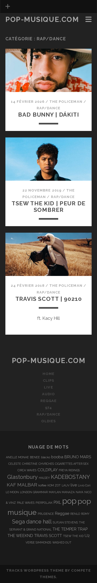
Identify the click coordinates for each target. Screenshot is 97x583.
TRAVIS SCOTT (48, 535)
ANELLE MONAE (17, 457)
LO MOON (12, 492)
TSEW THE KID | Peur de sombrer (49, 206)
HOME (48, 374)
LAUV (66, 485)
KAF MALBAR (22, 485)
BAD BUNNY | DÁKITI (48, 114)
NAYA (79, 492)
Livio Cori (84, 485)
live (74, 485)
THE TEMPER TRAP (70, 529)
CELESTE (14, 463)
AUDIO (48, 394)
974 (48, 408)
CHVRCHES (46, 463)
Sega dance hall (32, 521)
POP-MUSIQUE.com (42, 19)
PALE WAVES (25, 502)
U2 (87, 535)
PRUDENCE (46, 513)
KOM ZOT (54, 485)
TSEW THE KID (73, 536)
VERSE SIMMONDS (38, 542)
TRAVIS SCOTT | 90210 (48, 298)
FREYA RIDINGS (69, 470)
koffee (42, 485)
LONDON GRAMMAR (34, 492)
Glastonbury (22, 477)
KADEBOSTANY (70, 477)
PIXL (57, 502)
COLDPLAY (47, 469)
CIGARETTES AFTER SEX (72, 463)
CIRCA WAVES (27, 470)
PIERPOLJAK (44, 502)
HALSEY (44, 477)
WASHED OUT (61, 542)
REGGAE (48, 401)
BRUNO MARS (77, 456)
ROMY (85, 513)
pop (69, 501)
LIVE (48, 387)
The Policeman (65, 102)
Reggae (62, 513)
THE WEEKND (20, 535)
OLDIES (48, 421)
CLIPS (12, 27)
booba (57, 456)
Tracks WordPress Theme (35, 570)
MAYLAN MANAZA (62, 492)
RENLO (75, 513)
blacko (45, 457)
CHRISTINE (29, 463)
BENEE (35, 457)
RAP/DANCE (48, 108)
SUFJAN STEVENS (65, 522)
